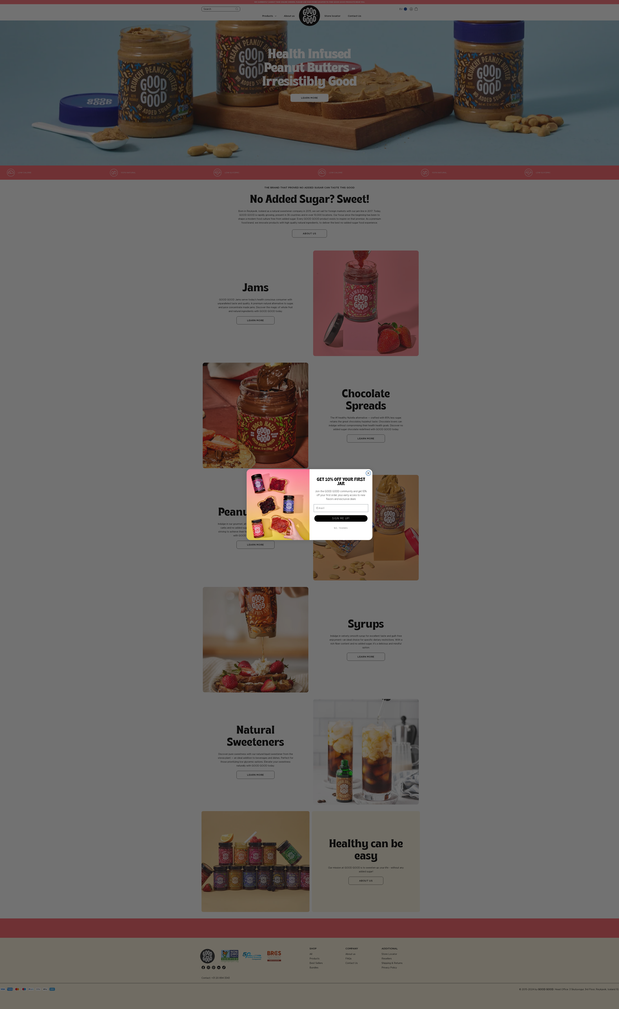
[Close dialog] (368, 473)
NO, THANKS (341, 528)
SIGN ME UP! (341, 518)
